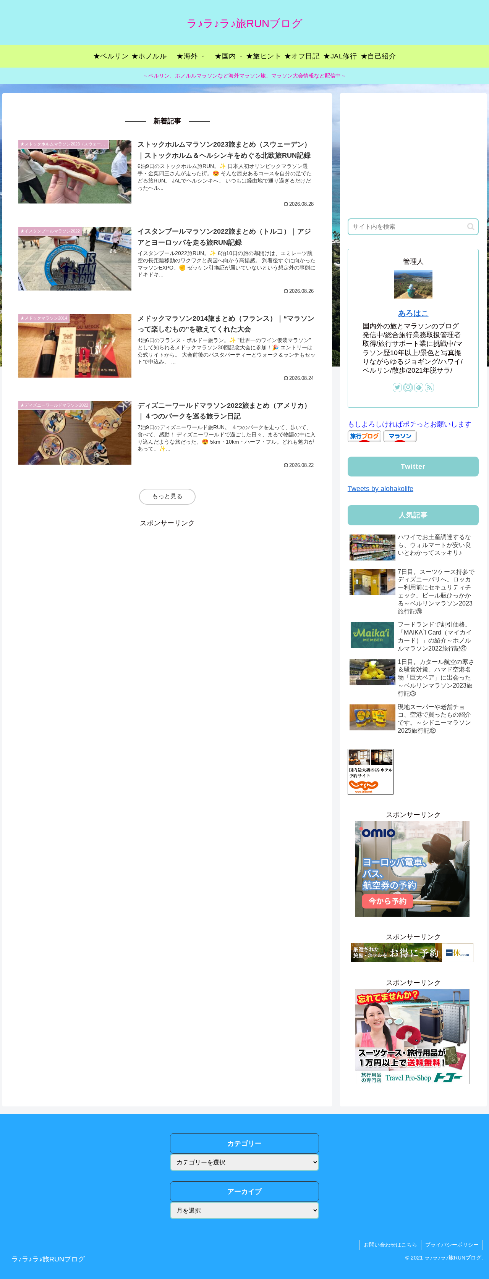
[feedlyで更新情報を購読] (418, 387)
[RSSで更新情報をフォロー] (429, 387)
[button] (471, 226)
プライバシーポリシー (452, 1245)
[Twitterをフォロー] (397, 387)
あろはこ (413, 313)
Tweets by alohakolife (380, 489)
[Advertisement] (167, 582)
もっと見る (167, 496)
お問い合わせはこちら (390, 1245)
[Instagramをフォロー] (408, 387)
